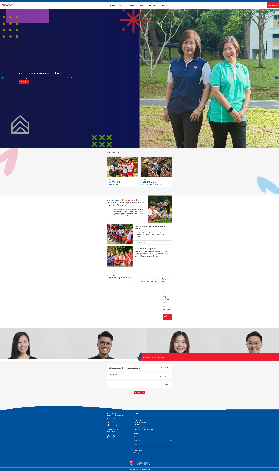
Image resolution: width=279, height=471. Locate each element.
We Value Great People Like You (166, 289)
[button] (276, 77)
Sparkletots (114, 182)
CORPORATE (112, 366)
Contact (136, 444)
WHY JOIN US (111, 275)
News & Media (152, 5)
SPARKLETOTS (138, 1)
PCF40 (112, 5)
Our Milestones (138, 424)
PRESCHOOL (111, 179)
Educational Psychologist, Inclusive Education (138, 368)
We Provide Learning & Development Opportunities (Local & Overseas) (166, 298)
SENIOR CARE (145, 179)
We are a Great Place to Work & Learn (166, 308)
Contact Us (164, 5)
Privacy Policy (156, 452)
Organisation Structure (140, 427)
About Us (121, 5)
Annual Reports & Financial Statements (144, 429)
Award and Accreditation (140, 422)
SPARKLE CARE (148, 1)
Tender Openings (138, 452)
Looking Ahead (138, 420)
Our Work (131, 5)
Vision (136, 415)
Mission (137, 418)
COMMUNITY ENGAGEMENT (113, 200)
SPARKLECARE (113, 383)
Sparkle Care (149, 182)
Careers (141, 5)
